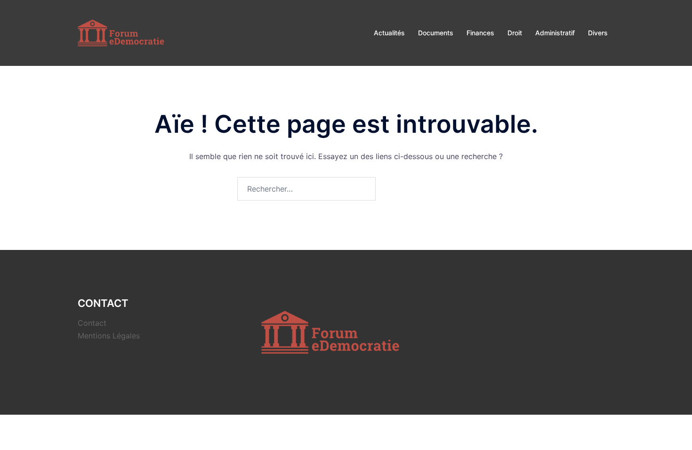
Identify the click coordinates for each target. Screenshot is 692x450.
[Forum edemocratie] (122, 32)
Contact (92, 323)
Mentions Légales (109, 335)
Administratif (555, 33)
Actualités (389, 33)
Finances (480, 33)
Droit (514, 33)
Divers (598, 33)
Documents (435, 33)
